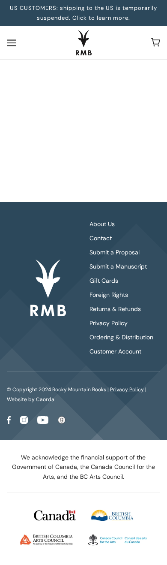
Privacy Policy (108, 323)
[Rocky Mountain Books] (84, 42)
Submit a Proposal (114, 252)
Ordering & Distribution (121, 337)
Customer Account (115, 351)
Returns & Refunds (115, 309)
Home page (95, 152)
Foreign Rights (108, 295)
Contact (100, 238)
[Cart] (155, 42)
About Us (102, 224)
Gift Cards (103, 280)
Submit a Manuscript (118, 266)
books (102, 162)
